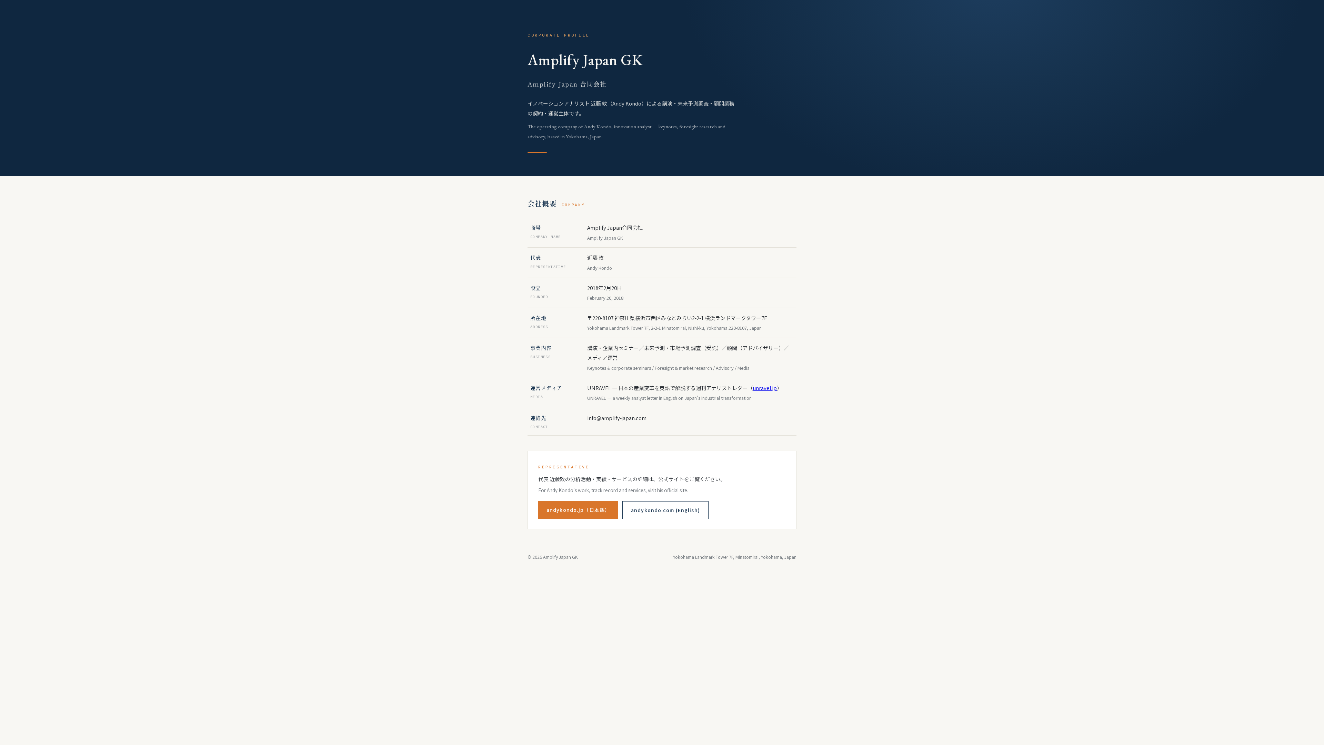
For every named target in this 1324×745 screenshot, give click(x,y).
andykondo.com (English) (665, 510)
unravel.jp (765, 387)
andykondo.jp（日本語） (578, 509)
